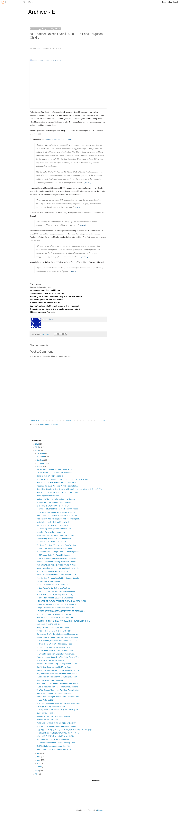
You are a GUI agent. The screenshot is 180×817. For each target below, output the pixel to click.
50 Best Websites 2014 (45, 700)
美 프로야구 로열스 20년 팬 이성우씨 (50, 660)
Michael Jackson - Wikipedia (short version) (53, 716)
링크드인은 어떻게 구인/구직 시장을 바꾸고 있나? (55, 535)
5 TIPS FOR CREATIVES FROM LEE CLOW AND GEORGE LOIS (61, 601)
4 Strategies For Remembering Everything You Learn (57, 677)
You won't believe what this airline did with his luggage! (54, 306)
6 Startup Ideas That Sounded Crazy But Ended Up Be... (58, 710)
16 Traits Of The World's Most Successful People (55, 644)
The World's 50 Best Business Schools (51, 542)
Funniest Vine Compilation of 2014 (45, 303)
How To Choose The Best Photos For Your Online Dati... (58, 493)
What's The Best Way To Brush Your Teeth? (53, 572)
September (41, 463)
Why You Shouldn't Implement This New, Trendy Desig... (58, 690)
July (38, 753)
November (41, 457)
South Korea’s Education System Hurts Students (55, 749)
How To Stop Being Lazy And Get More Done (54, 667)
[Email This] (55, 334)
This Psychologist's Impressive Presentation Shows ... (57, 558)
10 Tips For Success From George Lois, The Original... (57, 604)
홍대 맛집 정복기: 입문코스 (47, 713)
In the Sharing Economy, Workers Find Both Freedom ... (58, 539)
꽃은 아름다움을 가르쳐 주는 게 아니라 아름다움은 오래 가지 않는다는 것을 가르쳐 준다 (69, 489)
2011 (37, 774)
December (41, 453)
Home (68, 420)
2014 (37, 450)
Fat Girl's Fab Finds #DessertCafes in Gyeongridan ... (57, 591)
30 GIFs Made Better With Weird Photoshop (53, 555)
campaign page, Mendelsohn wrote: (59, 139)
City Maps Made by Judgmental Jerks (51, 707)
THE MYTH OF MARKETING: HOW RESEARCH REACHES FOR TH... (63, 621)
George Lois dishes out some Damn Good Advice (55, 608)
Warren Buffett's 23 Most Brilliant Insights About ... (55, 469)
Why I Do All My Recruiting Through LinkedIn (54, 502)
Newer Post (35, 420)
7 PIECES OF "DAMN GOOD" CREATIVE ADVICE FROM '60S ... (61, 611)
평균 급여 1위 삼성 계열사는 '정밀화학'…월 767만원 (56, 565)
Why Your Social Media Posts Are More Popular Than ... (58, 674)
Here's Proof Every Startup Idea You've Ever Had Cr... (57, 575)
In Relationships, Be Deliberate (48, 581)
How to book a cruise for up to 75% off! (47, 293)
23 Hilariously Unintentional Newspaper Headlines (56, 548)
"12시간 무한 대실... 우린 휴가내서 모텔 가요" (53, 631)
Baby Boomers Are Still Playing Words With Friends (56, 562)
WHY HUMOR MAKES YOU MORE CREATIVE (54, 614)
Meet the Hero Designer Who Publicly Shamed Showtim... (58, 578)
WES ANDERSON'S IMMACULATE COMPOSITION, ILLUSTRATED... (63, 479)
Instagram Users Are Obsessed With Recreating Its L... (57, 486)
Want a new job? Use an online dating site (53, 740)
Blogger (100, 810)
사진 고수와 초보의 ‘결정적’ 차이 (49, 624)
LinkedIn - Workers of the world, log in (51, 532)
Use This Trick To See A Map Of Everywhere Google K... (58, 664)
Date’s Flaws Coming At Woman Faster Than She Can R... (59, 697)
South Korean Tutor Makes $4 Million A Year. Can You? (57, 516)
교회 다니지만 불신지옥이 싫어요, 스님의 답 (53, 522)
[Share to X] (60, 334)
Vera (51, 319)
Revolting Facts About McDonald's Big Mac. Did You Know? (56, 296)
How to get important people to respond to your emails (57, 683)
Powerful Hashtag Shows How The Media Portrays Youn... (59, 657)
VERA (38, 48)
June (39, 757)
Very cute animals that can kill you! (45, 290)
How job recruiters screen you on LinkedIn (53, 628)
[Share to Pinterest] (65, 334)
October (40, 460)
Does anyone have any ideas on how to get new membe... (59, 568)
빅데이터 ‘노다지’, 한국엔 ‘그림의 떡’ (50, 476)
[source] (88, 182)
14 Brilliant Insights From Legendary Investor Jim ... (56, 654)
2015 (37, 447)
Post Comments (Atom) (49, 425)
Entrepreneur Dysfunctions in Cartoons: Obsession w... (57, 634)
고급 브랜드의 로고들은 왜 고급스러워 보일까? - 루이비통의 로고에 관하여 (65, 730)
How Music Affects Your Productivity (50, 680)
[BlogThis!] (57, 334)
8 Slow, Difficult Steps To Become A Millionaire (54, 473)
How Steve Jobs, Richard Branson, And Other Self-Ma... (58, 483)
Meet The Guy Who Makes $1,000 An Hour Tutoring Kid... (58, 519)
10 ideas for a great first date (42, 312)
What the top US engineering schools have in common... (58, 726)
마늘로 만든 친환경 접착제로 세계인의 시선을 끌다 (56, 736)
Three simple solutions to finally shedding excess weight (55, 309)
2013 (37, 771)
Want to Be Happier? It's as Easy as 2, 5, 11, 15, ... (55, 595)
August (40, 467)
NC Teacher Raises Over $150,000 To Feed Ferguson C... (59, 552)
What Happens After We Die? (48, 496)
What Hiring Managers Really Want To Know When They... (59, 703)
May (38, 760)
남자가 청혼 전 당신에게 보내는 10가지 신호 (53, 506)
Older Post (102, 420)
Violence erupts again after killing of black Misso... (56, 651)
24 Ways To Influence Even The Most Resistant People (57, 509)
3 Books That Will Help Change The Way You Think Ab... (58, 687)
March (39, 767)
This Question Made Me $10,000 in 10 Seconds (55, 598)
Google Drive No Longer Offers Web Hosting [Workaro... (58, 637)
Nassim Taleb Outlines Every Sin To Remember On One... (58, 670)
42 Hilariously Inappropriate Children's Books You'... (56, 529)
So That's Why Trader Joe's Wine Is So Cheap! (54, 693)
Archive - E (42, 12)
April (39, 763)
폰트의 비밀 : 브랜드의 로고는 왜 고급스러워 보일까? (56, 723)
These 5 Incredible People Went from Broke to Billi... (56, 512)
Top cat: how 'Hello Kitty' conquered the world (54, 525)
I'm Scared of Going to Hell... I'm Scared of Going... (56, 499)
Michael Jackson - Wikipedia (47, 720)
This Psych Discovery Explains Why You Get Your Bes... (58, 733)
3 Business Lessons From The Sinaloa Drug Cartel (56, 743)
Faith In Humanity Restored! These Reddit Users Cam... (58, 641)
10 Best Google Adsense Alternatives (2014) (53, 647)
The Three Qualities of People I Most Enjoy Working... (57, 545)
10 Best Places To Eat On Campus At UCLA (53, 588)
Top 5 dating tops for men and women (46, 300)
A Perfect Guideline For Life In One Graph (52, 585)
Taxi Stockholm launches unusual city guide (53, 746)
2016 (37, 444)
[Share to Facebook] (63, 334)
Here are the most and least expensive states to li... (56, 618)
